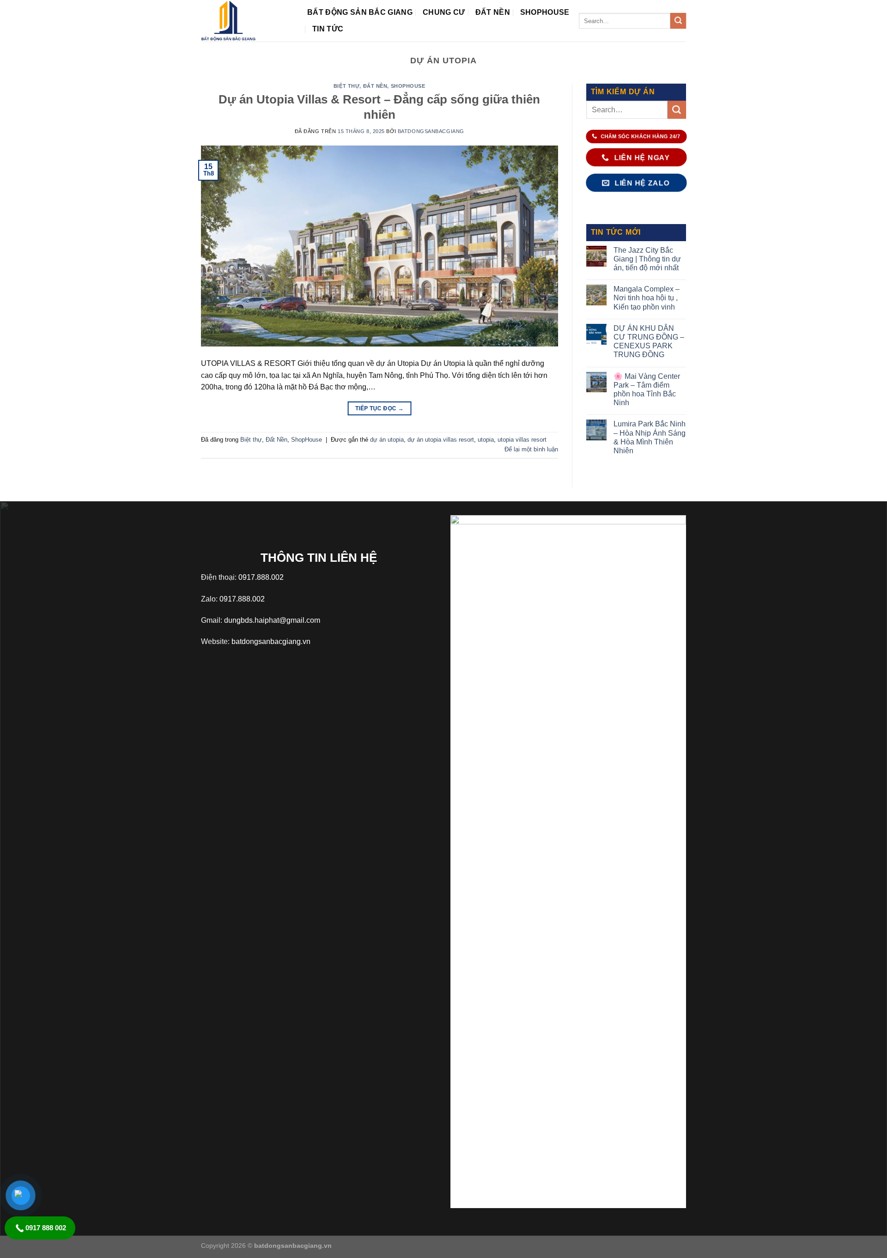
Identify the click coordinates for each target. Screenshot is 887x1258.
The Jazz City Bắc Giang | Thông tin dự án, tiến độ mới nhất (647, 259)
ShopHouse (545, 12)
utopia (486, 439)
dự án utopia (387, 439)
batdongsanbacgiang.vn (270, 641)
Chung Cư (444, 12)
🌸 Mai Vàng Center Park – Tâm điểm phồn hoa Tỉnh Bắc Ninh (647, 389)
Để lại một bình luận (531, 449)
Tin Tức (327, 29)
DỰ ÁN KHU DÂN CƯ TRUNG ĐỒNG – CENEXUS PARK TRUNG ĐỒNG (649, 341)
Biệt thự (346, 86)
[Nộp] (678, 20)
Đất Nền (492, 12)
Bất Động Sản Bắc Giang (360, 12)
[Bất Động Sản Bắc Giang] (247, 21)
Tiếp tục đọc (379, 408)
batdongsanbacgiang (431, 131)
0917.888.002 (261, 577)
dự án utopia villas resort (440, 439)
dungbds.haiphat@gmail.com (272, 620)
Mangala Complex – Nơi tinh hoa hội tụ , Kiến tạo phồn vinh (647, 297)
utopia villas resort (522, 439)
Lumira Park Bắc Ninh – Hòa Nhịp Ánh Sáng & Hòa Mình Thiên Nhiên (650, 437)
